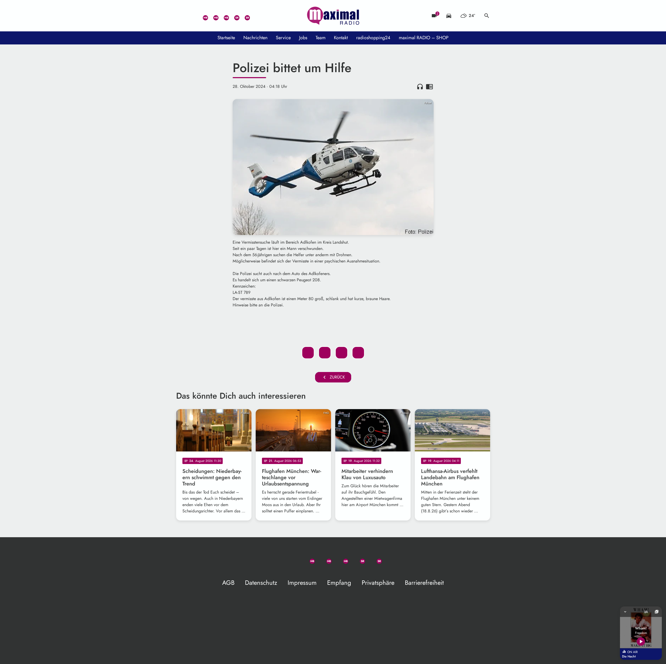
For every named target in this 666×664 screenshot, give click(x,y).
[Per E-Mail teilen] (358, 352)
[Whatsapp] (202, 15)
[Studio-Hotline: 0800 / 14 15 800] (192, 15)
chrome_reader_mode (429, 86)
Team (321, 37)
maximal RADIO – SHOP (424, 37)
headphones (420, 86)
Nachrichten (255, 37)
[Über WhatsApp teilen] (341, 352)
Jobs (303, 37)
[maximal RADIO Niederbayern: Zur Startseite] (333, 15)
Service (283, 37)
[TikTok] (254, 15)
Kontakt (341, 37)
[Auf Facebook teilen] (308, 352)
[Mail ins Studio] (181, 15)
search (487, 16)
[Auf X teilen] (324, 352)
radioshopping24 (373, 37)
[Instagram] (223, 15)
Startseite (226, 37)
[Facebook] (213, 15)
